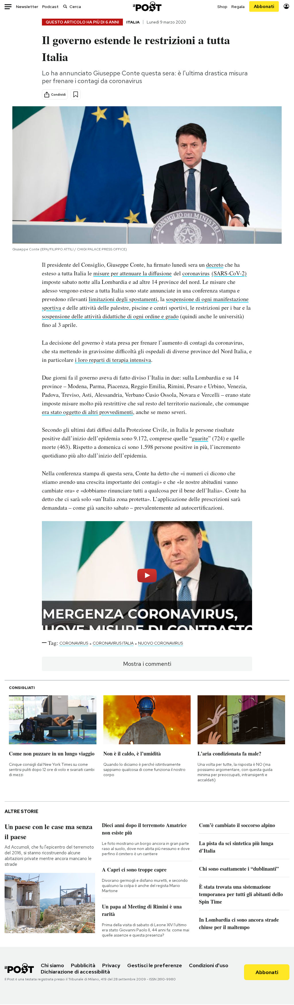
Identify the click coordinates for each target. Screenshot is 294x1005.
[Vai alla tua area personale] (286, 6)
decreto (214, 264)
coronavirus (196, 273)
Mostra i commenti (147, 664)
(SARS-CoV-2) (229, 273)
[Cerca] (65, 6)
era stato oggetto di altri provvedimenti (87, 412)
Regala (238, 6)
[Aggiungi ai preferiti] (75, 94)
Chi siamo (52, 965)
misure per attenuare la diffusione (132, 273)
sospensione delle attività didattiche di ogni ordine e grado (110, 316)
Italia (133, 22)
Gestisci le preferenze (154, 965)
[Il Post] (147, 6)
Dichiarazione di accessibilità (75, 971)
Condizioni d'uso (208, 965)
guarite (200, 438)
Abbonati (264, 6)
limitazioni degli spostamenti (123, 299)
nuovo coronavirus (160, 643)
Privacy (111, 965)
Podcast (50, 6)
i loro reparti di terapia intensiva (113, 360)
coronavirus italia (113, 643)
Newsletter (27, 6)
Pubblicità (83, 965)
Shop (222, 6)
